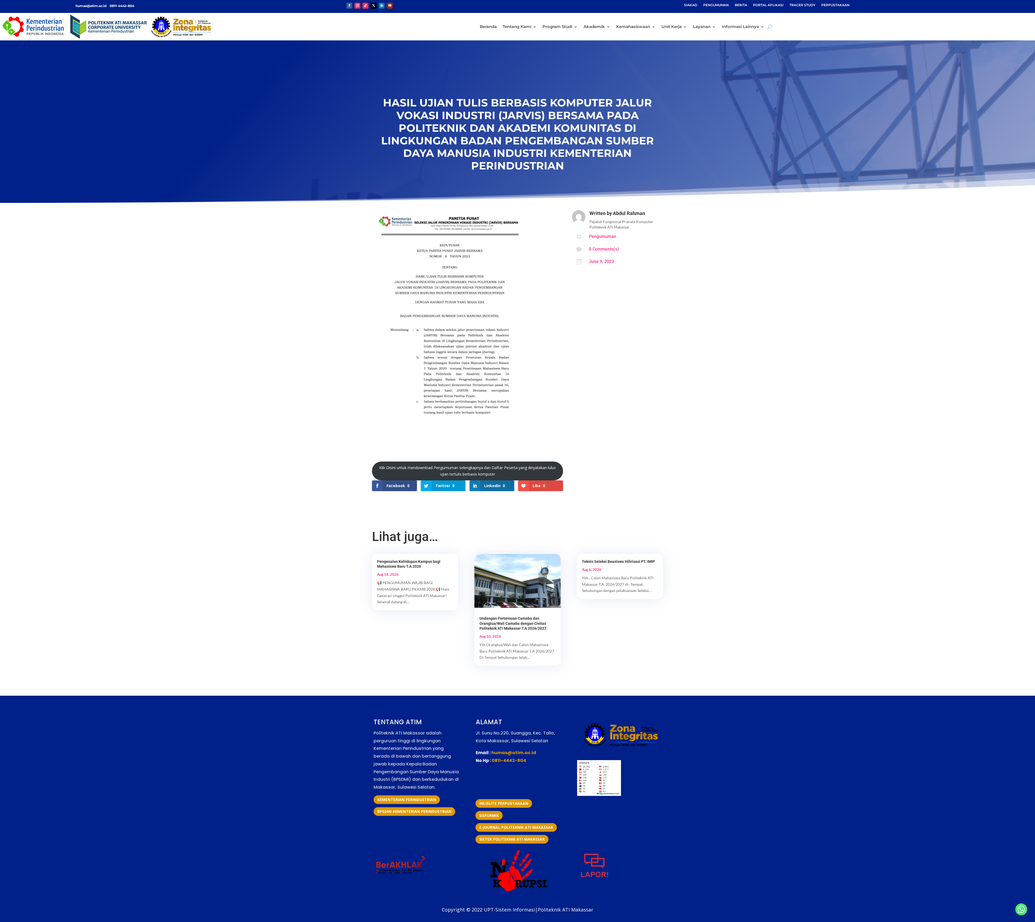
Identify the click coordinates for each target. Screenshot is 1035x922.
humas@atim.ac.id (91, 6)
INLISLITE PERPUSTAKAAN (503, 803)
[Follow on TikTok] (365, 6)
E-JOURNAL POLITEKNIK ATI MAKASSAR (516, 827)
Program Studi (557, 26)
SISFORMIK (489, 815)
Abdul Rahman (629, 213)
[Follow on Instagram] (357, 6)
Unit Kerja (671, 26)
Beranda (488, 26)
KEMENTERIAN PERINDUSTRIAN (406, 799)
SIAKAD (690, 5)
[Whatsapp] (1021, 909)
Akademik (594, 26)
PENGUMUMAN (716, 5)
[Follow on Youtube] (390, 6)
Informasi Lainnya (740, 26)
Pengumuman (602, 236)
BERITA (741, 5)
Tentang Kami (517, 26)
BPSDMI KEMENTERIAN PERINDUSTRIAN (414, 811)
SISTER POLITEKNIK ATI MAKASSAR (512, 839)
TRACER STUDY (802, 5)
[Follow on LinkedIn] (382, 6)
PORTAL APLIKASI (768, 5)
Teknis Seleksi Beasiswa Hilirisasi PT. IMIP (618, 561)
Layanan (701, 26)
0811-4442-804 (121, 6)
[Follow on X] (374, 6)
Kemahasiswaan (633, 26)
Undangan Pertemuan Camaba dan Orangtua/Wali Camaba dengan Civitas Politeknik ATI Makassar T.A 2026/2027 (512, 623)
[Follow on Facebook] (349, 6)
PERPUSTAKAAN (835, 5)
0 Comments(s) (604, 249)
